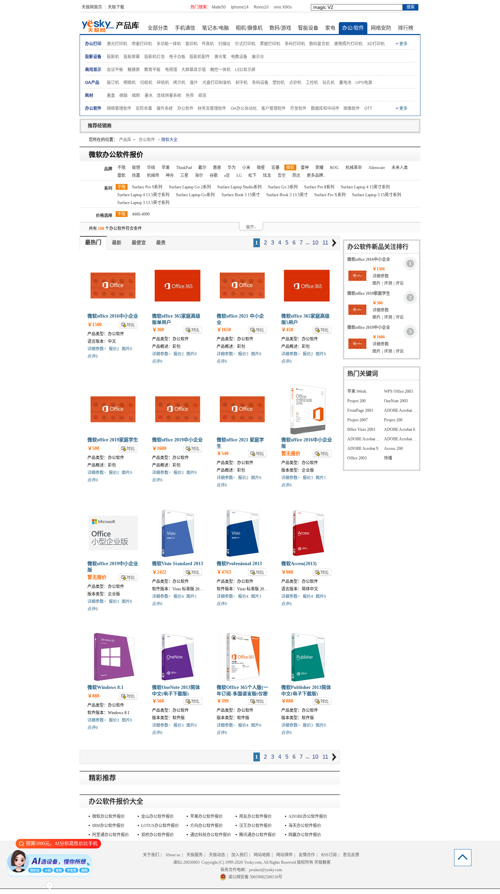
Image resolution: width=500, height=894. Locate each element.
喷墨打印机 (142, 43)
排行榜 (405, 28)
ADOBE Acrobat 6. (400, 429)
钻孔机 (328, 82)
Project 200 (356, 401)
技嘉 (136, 175)
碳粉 (136, 95)
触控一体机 (220, 69)
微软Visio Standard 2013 (177, 563)
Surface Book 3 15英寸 (240, 194)
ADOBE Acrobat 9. (363, 448)
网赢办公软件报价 (304, 834)
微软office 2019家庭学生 (112, 439)
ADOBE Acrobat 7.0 (400, 410)
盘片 (194, 82)
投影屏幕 (131, 56)
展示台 (258, 56)
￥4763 (224, 572)
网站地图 (262, 855)
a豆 (227, 175)
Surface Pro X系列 (330, 194)
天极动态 (217, 855)
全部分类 (158, 28)
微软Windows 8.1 (105, 687)
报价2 (114, 349)
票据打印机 (270, 43)
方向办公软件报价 (206, 825)
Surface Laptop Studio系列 (239, 187)
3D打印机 (376, 43)
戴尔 (202, 167)
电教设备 (239, 56)
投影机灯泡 (154, 56)
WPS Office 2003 (398, 391)
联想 (136, 167)
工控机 (312, 82)
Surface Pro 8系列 (319, 187)
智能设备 (308, 28)
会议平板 (115, 69)
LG (239, 175)
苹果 (166, 167)
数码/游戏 (280, 28)
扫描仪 (224, 43)
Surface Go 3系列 (283, 187)
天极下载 (116, 7)
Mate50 (219, 7)
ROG (334, 167)
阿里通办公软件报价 (110, 834)
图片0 (127, 349)
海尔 (199, 175)
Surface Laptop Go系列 (195, 194)
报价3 (243, 354)
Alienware (376, 167)
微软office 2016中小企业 (112, 316)
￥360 (158, 329)
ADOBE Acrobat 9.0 (364, 439)
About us (172, 855)
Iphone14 (240, 7)
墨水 (149, 95)
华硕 (151, 167)
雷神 (305, 167)
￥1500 (94, 324)
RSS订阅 (329, 855)
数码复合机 (319, 43)
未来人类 (399, 167)
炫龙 (267, 175)
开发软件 (298, 108)
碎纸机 (163, 82)
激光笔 (220, 56)
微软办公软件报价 (108, 816)
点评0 (92, 356)
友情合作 (307, 855)
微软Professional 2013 (239, 563)
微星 (261, 167)
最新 (116, 242)
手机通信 (185, 28)
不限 (121, 167)
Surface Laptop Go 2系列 (190, 187)
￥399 (223, 701)
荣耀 (319, 167)
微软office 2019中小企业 (177, 439)
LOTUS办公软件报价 (160, 825)
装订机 (113, 82)
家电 (330, 28)
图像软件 (352, 108)
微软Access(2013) (299, 563)
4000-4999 (141, 214)
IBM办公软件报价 (108, 825)
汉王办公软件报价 (255, 825)
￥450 (287, 329)
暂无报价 (290, 453)
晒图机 (129, 82)
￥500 (93, 448)
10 (315, 243)
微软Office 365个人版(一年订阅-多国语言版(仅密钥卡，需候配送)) (242, 694)
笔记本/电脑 (215, 28)
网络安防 (381, 28)
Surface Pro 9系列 (147, 187)
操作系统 (164, 108)
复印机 (191, 43)
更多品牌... (316, 175)
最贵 (161, 242)
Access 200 (393, 448)
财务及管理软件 (212, 108)
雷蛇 (121, 175)
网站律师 (284, 855)
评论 (400, 283)
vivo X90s (283, 7)
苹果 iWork (356, 391)
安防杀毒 (144, 108)
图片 (376, 283)
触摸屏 (134, 69)
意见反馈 (351, 855)
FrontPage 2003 (360, 410)
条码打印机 (295, 43)
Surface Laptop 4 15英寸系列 (365, 187)
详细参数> (96, 349)
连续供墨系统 (169, 95)
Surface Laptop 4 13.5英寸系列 (143, 194)
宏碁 (275, 167)
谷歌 (214, 175)
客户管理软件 (273, 108)
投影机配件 (199, 56)
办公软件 (185, 108)
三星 (184, 175)
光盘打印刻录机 (216, 82)
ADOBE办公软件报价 (307, 816)
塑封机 (278, 82)
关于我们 (151, 855)
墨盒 (111, 95)
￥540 (223, 453)
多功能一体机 (168, 43)
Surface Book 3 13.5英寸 (287, 194)
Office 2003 (357, 458)
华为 (232, 167)
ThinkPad (184, 167)
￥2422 (159, 572)
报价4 (178, 596)
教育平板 (152, 69)
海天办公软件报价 (304, 825)
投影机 (113, 56)
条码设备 (260, 82)
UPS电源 (363, 82)
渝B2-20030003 (186, 862)
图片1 (321, 477)
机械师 (153, 175)
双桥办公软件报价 (157, 834)
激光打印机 (117, 43)
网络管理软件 (119, 108)
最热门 (93, 242)
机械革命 (354, 167)
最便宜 (139, 242)
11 (325, 243)
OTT (368, 108)
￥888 (287, 572)
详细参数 (380, 276)
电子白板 (177, 56)
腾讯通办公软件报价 (257, 834)
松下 (252, 175)
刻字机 (241, 82)
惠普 (217, 167)
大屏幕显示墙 (193, 69)
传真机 (208, 43)
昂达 (296, 175)
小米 (246, 167)
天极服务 (194, 855)
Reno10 (261, 7)
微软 (290, 167)
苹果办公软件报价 (206, 816)
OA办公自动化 (244, 108)
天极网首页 (92, 7)
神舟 (170, 175)
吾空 (282, 175)
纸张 (202, 95)
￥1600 (159, 448)
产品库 (125, 139)
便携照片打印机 (348, 43)
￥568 (158, 701)
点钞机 (295, 82)
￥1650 (224, 329)
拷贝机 (179, 82)
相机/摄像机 (249, 28)
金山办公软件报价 (157, 816)
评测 (388, 283)
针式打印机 (245, 43)
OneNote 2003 (396, 401)
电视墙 (171, 69)
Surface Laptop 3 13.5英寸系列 (143, 202)
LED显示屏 (245, 69)
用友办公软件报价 (255, 816)
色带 (190, 95)
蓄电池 (345, 82)
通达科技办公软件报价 (210, 834)
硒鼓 (123, 95)
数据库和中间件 (325, 108)
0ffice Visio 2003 (361, 429)
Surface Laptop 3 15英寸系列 (376, 194)
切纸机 (146, 82)
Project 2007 (357, 420)
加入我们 (239, 855)
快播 (388, 458)
